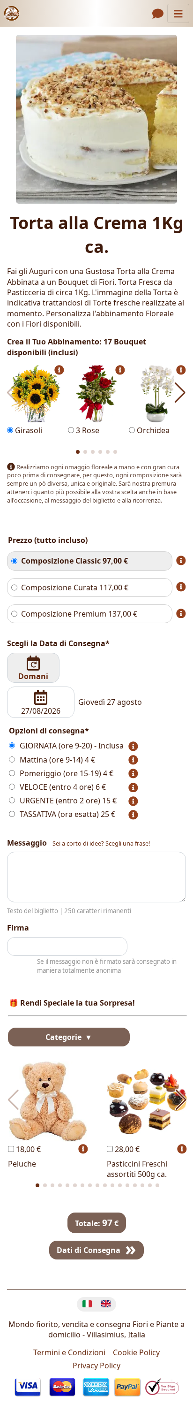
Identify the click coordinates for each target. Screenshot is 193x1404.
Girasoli (27, 430)
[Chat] (157, 13)
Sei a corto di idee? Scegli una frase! (101, 843)
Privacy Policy (96, 1365)
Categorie (64, 1037)
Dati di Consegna (88, 1250)
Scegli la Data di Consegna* (58, 643)
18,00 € (27, 1149)
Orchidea (152, 430)
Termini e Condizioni (69, 1352)
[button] (78, 452)
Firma (18, 928)
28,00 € (126, 1149)
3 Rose (86, 430)
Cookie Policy (136, 1352)
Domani (33, 676)
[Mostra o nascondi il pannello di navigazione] (178, 13)
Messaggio (27, 843)
